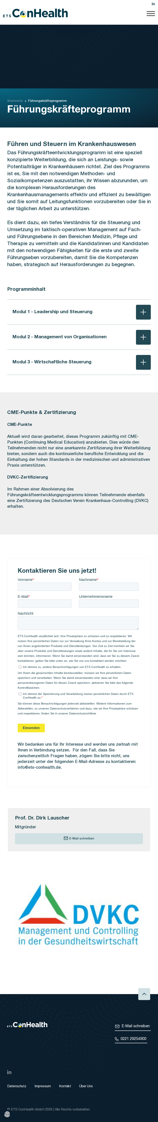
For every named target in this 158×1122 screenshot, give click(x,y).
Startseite (15, 101)
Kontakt (65, 1086)
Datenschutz (16, 1086)
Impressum (43, 1086)
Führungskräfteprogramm (47, 101)
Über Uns (86, 1086)
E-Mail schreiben (81, 838)
